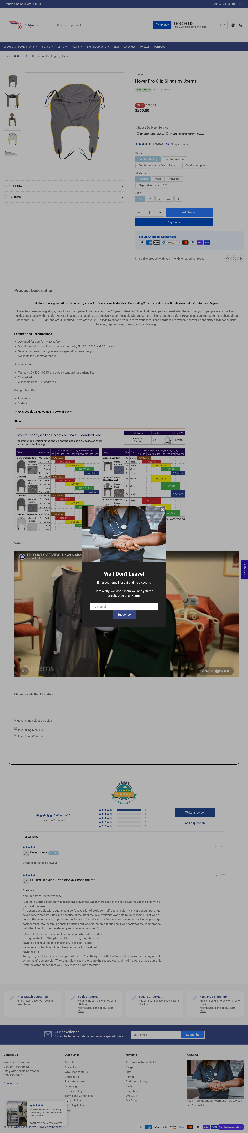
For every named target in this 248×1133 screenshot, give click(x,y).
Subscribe (124, 614)
